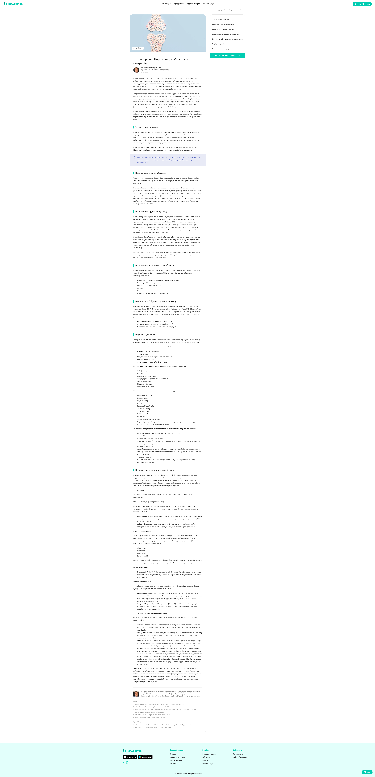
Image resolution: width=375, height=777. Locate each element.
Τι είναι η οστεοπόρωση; (220, 19)
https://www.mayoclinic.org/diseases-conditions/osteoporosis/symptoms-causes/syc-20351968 (165, 709)
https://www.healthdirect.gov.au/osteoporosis (150, 717)
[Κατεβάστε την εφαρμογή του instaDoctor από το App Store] (130, 757)
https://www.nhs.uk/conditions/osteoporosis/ (149, 712)
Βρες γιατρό (179, 4)
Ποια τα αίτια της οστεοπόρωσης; (223, 29)
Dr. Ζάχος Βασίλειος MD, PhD (151, 68)
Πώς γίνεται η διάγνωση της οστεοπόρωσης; (227, 39)
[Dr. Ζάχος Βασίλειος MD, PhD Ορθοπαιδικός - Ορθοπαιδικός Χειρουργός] (137, 70)
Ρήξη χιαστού (186, 725)
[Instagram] (126, 762)
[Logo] (13, 4)
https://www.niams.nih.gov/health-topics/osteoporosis (152, 715)
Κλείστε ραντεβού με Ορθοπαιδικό (227, 55)
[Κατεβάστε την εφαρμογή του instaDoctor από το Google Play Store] (145, 757)
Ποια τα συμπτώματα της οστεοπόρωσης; (226, 34)
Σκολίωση (138, 728)
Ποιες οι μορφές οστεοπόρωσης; (223, 24)
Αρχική (219, 10)
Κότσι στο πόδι (140, 725)
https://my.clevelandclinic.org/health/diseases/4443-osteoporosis (156, 707)
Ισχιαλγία (176, 725)
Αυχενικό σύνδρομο (151, 728)
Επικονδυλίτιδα (166, 728)
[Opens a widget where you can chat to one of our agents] (367, 772)
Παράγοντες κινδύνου (220, 44)
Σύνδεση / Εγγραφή (362, 4)
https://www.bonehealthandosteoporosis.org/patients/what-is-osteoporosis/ (160, 704)
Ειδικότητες (166, 4)
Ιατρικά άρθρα (208, 4)
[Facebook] (124, 762)
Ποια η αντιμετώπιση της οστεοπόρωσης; (226, 49)
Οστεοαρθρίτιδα (153, 725)
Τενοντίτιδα (166, 725)
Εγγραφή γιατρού (193, 4)
